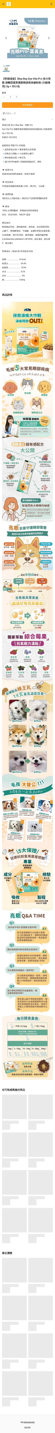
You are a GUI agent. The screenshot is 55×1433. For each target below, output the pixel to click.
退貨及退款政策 (29, 1422)
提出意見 (27, 1427)
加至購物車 (27, 105)
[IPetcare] (9, 4)
